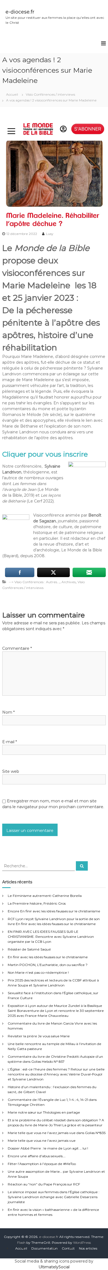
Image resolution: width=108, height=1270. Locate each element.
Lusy (49, 234)
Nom (8, 712)
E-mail (9, 741)
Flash (21, 1242)
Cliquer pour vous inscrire (45, 454)
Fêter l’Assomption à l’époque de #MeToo (42, 1164)
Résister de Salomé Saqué (29, 949)
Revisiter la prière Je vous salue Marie (39, 1036)
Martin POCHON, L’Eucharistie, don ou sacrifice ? (48, 965)
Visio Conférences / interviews (50, 94)
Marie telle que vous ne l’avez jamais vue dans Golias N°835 (57, 1133)
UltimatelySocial (54, 1266)
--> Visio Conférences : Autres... (34, 582)
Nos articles (88, 1248)
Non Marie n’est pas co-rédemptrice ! (38, 972)
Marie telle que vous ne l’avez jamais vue (42, 1140)
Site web (10, 771)
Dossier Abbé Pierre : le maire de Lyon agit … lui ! (48, 1148)
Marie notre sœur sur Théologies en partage (44, 1112)
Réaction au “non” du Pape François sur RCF (44, 1184)
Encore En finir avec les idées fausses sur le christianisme (54, 911)
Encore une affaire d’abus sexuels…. (37, 1156)
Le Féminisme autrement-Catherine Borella (45, 896)
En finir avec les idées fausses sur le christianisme (48, 957)
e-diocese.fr (20, 12)
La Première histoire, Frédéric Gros (37, 903)
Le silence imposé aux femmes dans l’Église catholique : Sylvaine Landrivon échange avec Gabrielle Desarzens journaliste (53, 1197)
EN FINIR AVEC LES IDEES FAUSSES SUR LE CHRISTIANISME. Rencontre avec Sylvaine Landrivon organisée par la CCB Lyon (51, 936)
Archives (68, 582)
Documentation (44, 1248)
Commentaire (17, 648)
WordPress (82, 1242)
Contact (68, 1248)
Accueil (21, 1248)
